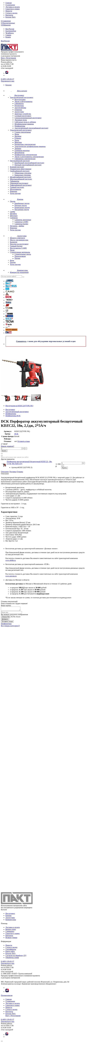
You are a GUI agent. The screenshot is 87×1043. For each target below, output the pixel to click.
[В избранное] (2, 455)
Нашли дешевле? (7, 446)
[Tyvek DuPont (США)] (7, 327)
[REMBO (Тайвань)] (9, 316)
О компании (10, 5)
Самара (8, 35)
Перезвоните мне (7, 81)
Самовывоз (9, 931)
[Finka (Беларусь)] (8, 303)
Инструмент (10, 913)
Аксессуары (10, 918)
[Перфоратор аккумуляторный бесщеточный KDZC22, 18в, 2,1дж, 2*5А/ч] (6, 402)
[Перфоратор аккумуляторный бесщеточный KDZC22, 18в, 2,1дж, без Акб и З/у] (3, 467)
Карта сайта (10, 951)
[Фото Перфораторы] (43, 371)
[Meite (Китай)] (6, 311)
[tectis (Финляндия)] (8, 325)
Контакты (9, 15)
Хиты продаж (15, 193)
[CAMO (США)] (9, 292)
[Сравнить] (2, 453)
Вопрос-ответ (10, 929)
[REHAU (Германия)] (9, 314)
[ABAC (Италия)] (9, 281)
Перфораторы (6, 624)
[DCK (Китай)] (8, 297)
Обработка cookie (12, 957)
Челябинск (9, 33)
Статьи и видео (11, 13)
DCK (16, 434)
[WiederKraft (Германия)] (11, 330)
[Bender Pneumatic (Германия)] (7, 289)
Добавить (5, 619)
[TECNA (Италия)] (9, 322)
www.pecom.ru (11, 576)
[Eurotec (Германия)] (9, 300)
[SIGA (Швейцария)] (9, 319)
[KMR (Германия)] (9, 308)
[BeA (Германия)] (8, 284)
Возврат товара (11, 937)
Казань (8, 37)
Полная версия (6, 995)
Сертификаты (10, 949)
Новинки (13, 191)
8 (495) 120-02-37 (7, 79)
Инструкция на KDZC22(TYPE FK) (19, 406)
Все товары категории (10, 626)
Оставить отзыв (23, 441)
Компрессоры (10, 920)
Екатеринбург (10, 31)
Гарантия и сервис (12, 9)
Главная (8, 3)
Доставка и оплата (12, 7)
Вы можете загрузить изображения (14, 614)
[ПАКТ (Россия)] (8, 333)
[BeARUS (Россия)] (11, 287)
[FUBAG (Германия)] (7, 306)
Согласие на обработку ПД (15, 955)
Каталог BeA (10, 17)
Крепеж (8, 915)
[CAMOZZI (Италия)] (7, 295)
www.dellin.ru (10, 560)
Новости (8, 11)
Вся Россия (9, 29)
